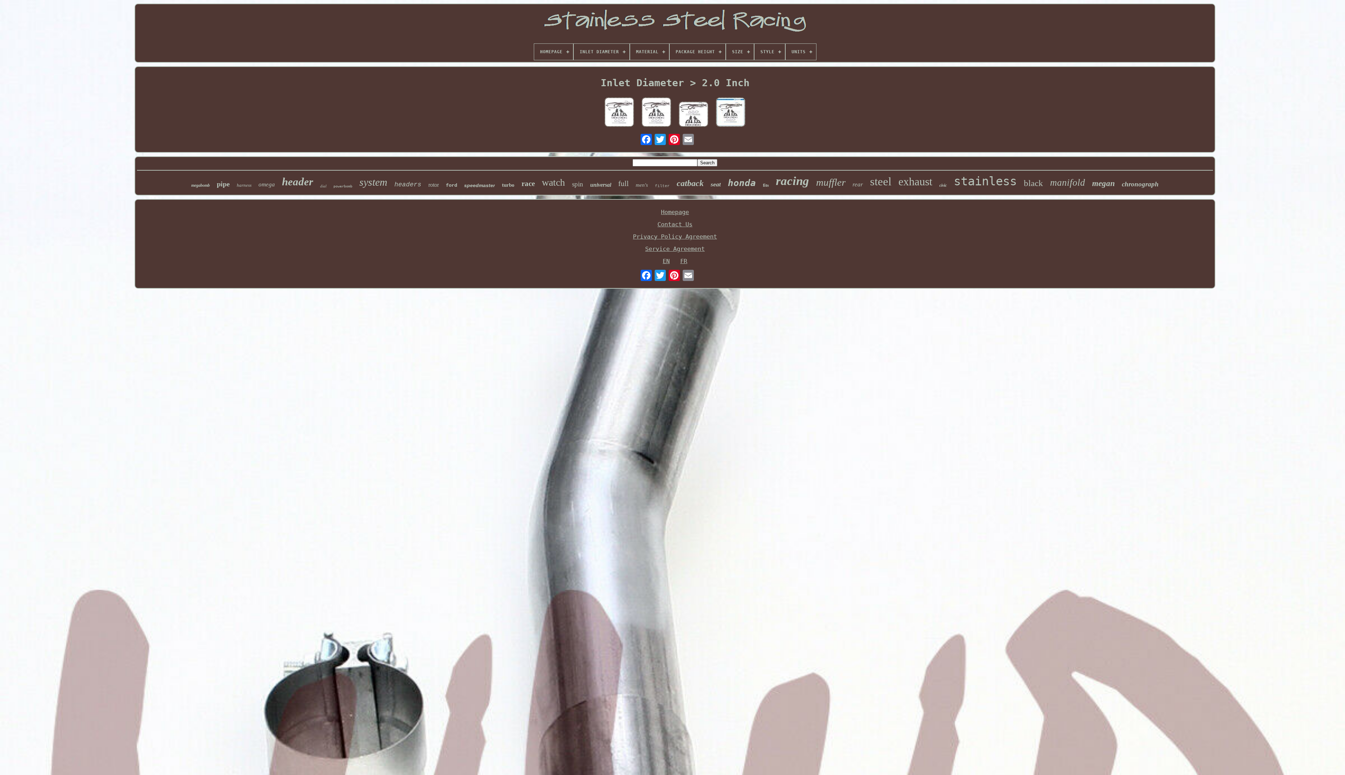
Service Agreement (675, 248)
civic (943, 185)
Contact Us (674, 224)
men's (642, 185)
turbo (508, 185)
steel (880, 181)
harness (244, 185)
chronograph (1140, 184)
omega (266, 184)
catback (690, 183)
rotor (433, 185)
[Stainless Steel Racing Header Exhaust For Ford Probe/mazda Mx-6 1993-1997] (693, 115)
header (297, 182)
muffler (831, 182)
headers (407, 184)
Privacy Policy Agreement (675, 236)
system (373, 182)
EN (666, 261)
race (528, 183)
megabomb (200, 185)
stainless (985, 181)
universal (600, 185)
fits (766, 185)
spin (577, 184)
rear (858, 184)
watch (553, 182)
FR (683, 261)
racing (792, 181)
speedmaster (479, 185)
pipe (223, 184)
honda (742, 183)
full (623, 183)
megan (1103, 183)
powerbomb (342, 186)
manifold (1067, 182)
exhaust (915, 181)
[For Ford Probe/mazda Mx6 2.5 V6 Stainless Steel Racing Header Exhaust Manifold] (619, 112)
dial (323, 186)
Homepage (675, 211)
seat (716, 184)
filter (662, 186)
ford (451, 185)
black (1033, 183)
